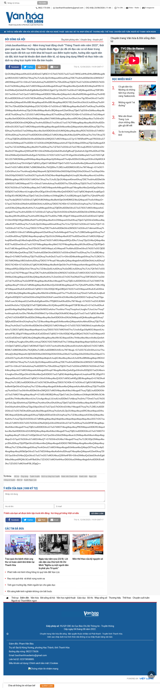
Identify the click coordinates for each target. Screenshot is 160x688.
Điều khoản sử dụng (18, 663)
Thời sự (10, 32)
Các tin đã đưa (14, 528)
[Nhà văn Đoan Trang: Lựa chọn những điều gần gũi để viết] (147, 119)
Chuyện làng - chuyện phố (91, 39)
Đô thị (76, 32)
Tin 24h (120, 8)
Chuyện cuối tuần (122, 32)
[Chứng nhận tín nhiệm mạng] (43, 668)
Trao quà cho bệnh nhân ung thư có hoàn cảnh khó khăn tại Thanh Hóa (20, 562)
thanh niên (83, 476)
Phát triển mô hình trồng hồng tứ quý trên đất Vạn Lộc (33, 572)
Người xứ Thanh (138, 32)
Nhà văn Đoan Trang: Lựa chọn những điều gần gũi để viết (126, 121)
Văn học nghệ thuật (55, 32)
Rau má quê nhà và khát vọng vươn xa (26, 578)
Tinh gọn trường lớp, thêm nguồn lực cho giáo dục (31, 585)
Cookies (54, 663)
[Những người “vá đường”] (147, 105)
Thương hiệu (98, 32)
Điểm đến (18, 32)
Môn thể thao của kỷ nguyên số (87, 559)
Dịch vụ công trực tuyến (50, 476)
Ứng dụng (24, 476)
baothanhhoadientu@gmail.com (69, 8)
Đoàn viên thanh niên (69, 476)
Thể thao (109, 32)
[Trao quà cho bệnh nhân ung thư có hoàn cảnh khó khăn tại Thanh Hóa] (20, 545)
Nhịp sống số (86, 32)
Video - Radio (133, 8)
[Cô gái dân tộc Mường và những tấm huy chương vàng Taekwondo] (147, 90)
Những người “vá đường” (126, 104)
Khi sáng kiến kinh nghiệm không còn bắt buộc (29, 591)
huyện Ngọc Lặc (30, 480)
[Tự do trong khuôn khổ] (147, 135)
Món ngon (151, 32)
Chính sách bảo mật (39, 663)
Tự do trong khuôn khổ (127, 133)
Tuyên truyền (35, 476)
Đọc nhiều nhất (122, 79)
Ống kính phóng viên (70, 39)
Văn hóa (26, 32)
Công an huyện (9, 480)
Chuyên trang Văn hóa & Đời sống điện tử (133, 40)
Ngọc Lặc (92, 476)
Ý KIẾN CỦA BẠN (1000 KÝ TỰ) (20, 488)
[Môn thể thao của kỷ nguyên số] (87, 545)
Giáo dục (69, 32)
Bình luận (48, 686)
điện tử (19, 480)
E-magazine (149, 8)
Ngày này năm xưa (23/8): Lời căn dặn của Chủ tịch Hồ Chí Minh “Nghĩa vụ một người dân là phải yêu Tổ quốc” (54, 564)
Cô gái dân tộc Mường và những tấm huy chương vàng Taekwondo (126, 91)
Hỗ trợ (16, 476)
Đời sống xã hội (38, 32)
